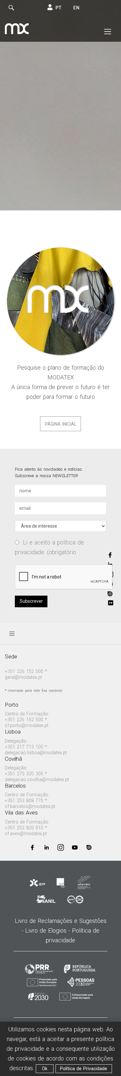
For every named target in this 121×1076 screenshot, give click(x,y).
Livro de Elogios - (48, 930)
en (76, 7)
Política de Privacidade (83, 1068)
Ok (44, 1068)
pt (58, 7)
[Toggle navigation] (107, 32)
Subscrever (31, 601)
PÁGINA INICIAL (60, 424)
